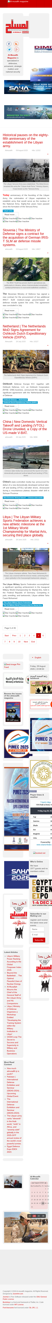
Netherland (23, 400)
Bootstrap (6, 1297)
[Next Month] (45, 1177)
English (37, 657)
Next (26, 642)
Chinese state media (35, 497)
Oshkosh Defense (10, 400)
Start (7, 635)
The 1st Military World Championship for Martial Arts (23, 605)
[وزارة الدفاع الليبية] (19, 680)
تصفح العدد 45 (13, 714)
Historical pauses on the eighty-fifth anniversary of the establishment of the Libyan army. (26, 140)
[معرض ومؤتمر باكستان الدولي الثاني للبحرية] (18, 738)
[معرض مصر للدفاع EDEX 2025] (39, 892)
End (33, 642)
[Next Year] (46, 1177)
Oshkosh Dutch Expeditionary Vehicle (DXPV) (20, 402)
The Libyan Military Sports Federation (17, 602)
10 (19, 642)
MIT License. (19, 1299)
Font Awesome (8, 1302)
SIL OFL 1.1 (33, 1302)
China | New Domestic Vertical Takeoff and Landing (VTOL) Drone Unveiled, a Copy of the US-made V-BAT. (25, 427)
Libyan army (8, 211)
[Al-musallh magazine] (18, 1)
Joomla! (6, 1291)
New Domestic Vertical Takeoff (15, 497)
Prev (14, 635)
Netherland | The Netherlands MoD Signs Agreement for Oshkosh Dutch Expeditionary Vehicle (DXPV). (24, 331)
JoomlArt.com (18, 1288)
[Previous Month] (32, 1177)
